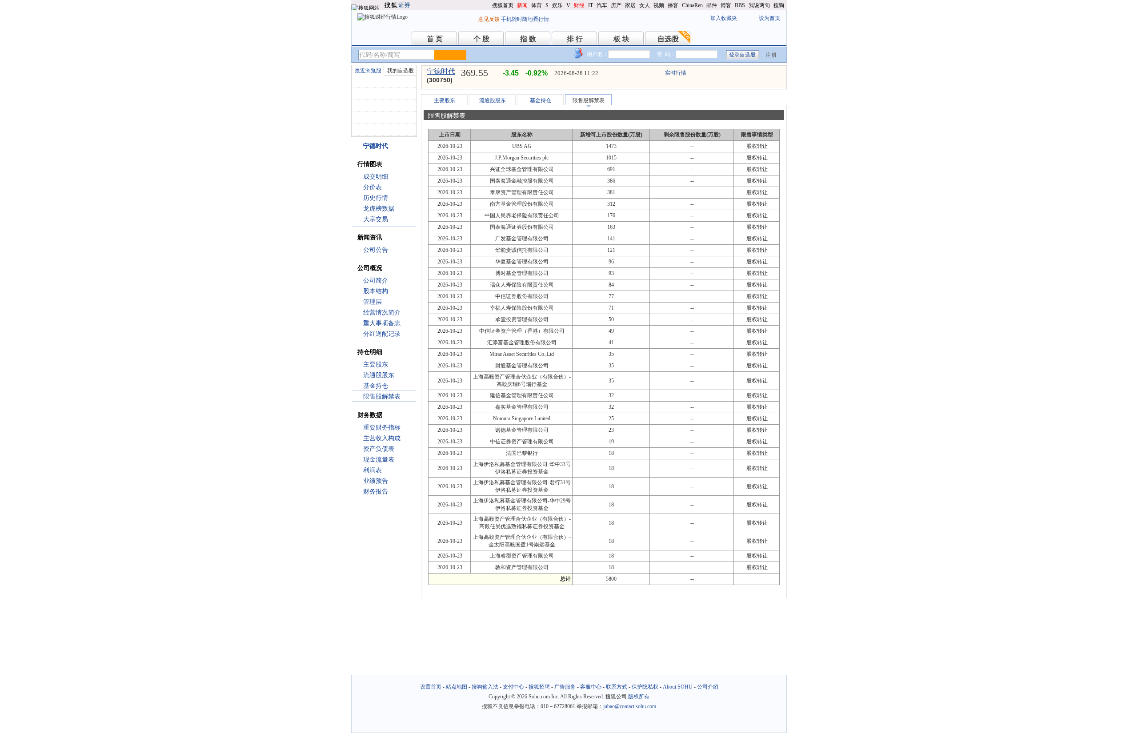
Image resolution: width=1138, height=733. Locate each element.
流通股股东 (378, 375)
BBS (740, 5)
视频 (658, 5)
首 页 (435, 39)
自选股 (668, 39)
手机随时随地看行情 (525, 19)
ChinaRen (692, 5)
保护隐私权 (645, 687)
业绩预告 (375, 481)
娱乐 (557, 5)
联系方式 (616, 687)
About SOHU (678, 687)
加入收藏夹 (723, 18)
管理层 (372, 302)
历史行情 (375, 198)
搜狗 (778, 5)
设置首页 (430, 687)
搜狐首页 (502, 5)
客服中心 (590, 687)
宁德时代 (441, 71)
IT (590, 5)
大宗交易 (375, 219)
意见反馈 (489, 19)
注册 (771, 55)
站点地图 (456, 687)
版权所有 (638, 696)
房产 (616, 5)
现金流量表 (378, 459)
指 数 (528, 39)
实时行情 (675, 73)
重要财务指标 (382, 427)
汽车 (602, 5)
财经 (579, 5)
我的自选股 (400, 71)
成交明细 (375, 176)
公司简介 (375, 280)
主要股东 (375, 364)
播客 (673, 5)
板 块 (621, 39)
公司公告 (375, 250)
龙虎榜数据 (378, 208)
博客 (726, 5)
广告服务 (565, 687)
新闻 (522, 5)
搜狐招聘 (539, 687)
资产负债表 (378, 449)
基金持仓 (375, 385)
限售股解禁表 (382, 396)
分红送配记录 (382, 334)
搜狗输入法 (485, 687)
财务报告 (375, 491)
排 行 (575, 39)
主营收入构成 (382, 438)
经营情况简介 (382, 312)
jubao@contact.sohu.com (629, 706)
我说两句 (759, 5)
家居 (630, 5)
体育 (536, 5)
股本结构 (375, 291)
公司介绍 (707, 687)
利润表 (372, 470)
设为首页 (769, 18)
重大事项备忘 (382, 323)
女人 (644, 5)
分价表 (372, 187)
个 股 (481, 39)
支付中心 (513, 687)
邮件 (711, 5)
